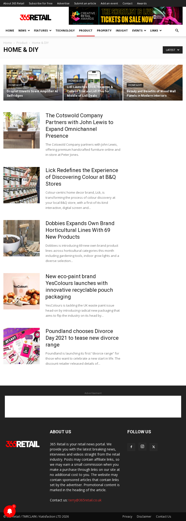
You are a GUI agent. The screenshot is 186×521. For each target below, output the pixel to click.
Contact (127, 3)
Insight (122, 30)
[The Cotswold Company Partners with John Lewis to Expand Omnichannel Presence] (21, 130)
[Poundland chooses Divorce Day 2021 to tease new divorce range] (21, 346)
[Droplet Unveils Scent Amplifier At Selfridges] (33, 83)
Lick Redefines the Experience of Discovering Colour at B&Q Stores (82, 177)
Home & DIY (15, 85)
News (22, 30)
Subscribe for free (41, 3)
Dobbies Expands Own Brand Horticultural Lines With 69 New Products (80, 230)
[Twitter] (153, 447)
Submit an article (85, 3)
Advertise (63, 3)
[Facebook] (131, 447)
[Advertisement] (93, 407)
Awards (142, 3)
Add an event (109, 3)
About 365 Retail (13, 3)
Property (104, 30)
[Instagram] (142, 446)
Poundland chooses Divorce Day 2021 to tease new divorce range (82, 338)
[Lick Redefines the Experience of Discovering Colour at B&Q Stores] (21, 185)
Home (10, 30)
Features (41, 30)
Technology (65, 30)
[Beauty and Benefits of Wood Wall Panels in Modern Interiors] (153, 83)
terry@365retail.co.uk (85, 500)
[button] (177, 30)
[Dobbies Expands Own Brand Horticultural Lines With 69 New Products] (21, 238)
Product (86, 30)
